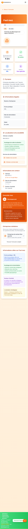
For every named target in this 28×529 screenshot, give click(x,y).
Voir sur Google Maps (12, 177)
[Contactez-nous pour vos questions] (25, 520)
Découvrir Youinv (18, 520)
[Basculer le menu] (25, 2)
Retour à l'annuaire (9, 9)
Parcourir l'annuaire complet (14, 241)
